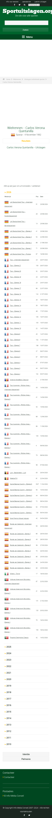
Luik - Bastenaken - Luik (18, 473)
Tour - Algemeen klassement (19, 260)
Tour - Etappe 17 (15, 288)
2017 (8, 698)
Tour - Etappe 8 (15, 340)
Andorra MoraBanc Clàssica (19, 380)
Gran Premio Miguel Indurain (19, 518)
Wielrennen (17, 79)
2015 (8, 711)
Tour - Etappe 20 (15, 271)
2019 (8, 685)
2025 (8, 646)
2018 (8, 692)
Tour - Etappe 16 (15, 294)
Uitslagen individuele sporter (34, 79)
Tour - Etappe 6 (15, 351)
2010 (8, 744)
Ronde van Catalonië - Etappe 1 (20, 568)
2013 (8, 724)
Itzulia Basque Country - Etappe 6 (21, 484)
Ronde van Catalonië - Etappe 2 (20, 562)
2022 (8, 666)
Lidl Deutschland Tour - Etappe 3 (21, 237)
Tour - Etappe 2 (15, 374)
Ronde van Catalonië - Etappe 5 (20, 545)
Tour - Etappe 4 (15, 363)
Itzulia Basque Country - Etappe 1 (21, 513)
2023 (8, 659)
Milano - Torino (15, 574)
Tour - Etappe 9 (15, 334)
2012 (8, 731)
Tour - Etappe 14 (15, 305)
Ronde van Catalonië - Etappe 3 (20, 556)
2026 (8, 192)
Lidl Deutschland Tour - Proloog (20, 254)
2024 (8, 653)
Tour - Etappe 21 (15, 265)
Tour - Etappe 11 (15, 323)
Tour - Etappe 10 (15, 328)
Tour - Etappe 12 (15, 317)
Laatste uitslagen (40, 2)
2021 (8, 672)
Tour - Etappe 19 (15, 277)
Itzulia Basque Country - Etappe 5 (21, 490)
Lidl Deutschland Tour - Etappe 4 (21, 231)
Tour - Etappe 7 (15, 345)
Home (8, 79)
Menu (29, 37)
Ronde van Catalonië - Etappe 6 (20, 539)
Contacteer (9, 777)
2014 (8, 718)
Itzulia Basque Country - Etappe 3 (21, 501)
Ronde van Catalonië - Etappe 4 (20, 551)
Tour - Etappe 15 (15, 300)
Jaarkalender (26, 2)
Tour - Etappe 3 (15, 368)
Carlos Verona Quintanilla (12, 82)
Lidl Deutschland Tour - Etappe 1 (21, 248)
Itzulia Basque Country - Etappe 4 (21, 495)
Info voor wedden (12, 2)
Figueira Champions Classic (19, 637)
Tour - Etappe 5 (15, 357)
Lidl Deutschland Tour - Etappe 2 (21, 243)
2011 (8, 737)
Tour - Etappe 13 (15, 311)
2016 (8, 705)
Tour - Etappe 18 (15, 282)
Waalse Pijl (13, 478)
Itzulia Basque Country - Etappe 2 (21, 507)
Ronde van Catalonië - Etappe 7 (20, 534)
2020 (8, 679)
